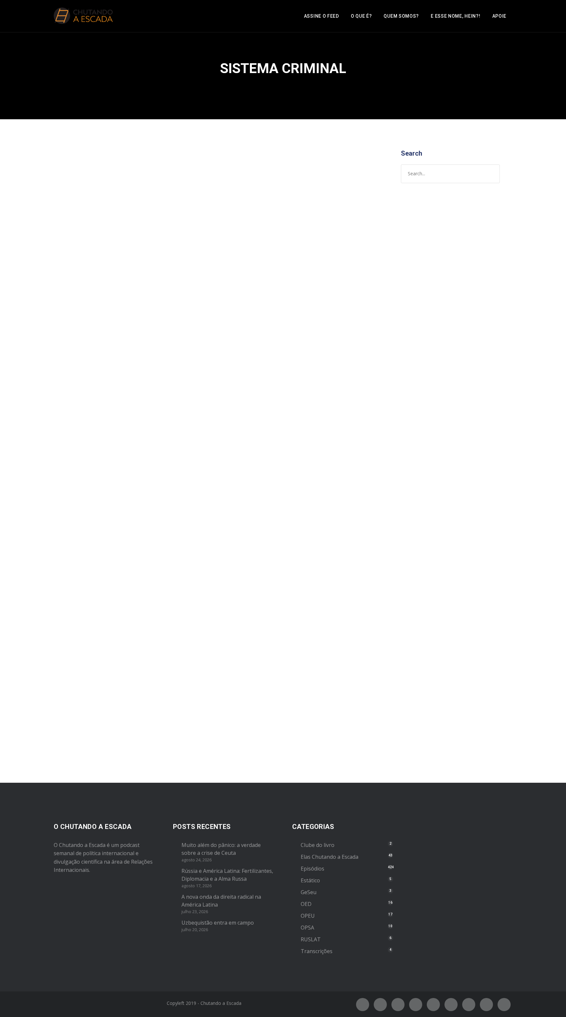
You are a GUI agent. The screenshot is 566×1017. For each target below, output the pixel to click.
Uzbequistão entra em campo (217, 922)
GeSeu (308, 892)
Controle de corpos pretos (110, 262)
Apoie (499, 16)
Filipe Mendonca (126, 276)
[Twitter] (380, 1004)
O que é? (361, 16)
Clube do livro (317, 845)
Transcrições (316, 951)
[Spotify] (415, 1004)
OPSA (307, 927)
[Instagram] (398, 1004)
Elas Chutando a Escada (329, 856)
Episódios (164, 276)
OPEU (308, 915)
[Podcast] (468, 1004)
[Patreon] (486, 1004)
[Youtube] (433, 1004)
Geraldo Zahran (128, 608)
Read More (76, 440)
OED (306, 904)
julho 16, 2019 (78, 608)
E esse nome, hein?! (455, 16)
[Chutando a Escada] (83, 16)
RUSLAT (311, 939)
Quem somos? (401, 16)
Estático (310, 880)
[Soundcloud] (504, 1004)
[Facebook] (362, 1004)
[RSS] (451, 1004)
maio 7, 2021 (76, 276)
